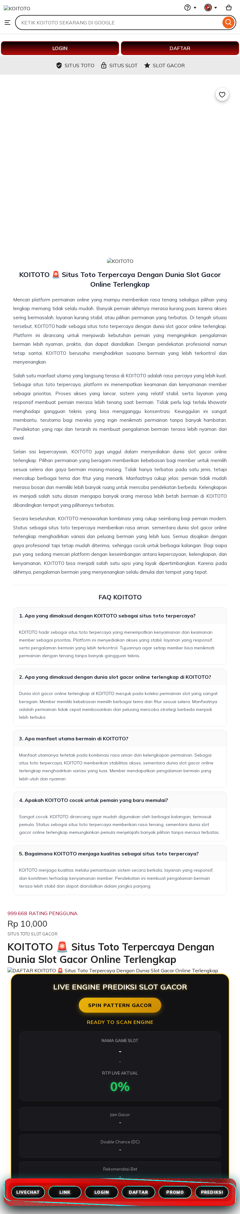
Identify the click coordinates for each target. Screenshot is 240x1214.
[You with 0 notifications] (211, 7)
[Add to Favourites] (222, 94)
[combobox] (118, 22)
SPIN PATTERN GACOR (120, 1005)
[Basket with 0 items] (228, 7)
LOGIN (60, 48)
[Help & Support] (190, 7)
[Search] (228, 22)
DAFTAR (180, 48)
